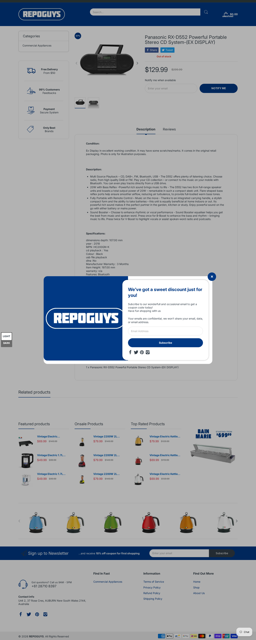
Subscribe (165, 342)
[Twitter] (136, 352)
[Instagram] (147, 352)
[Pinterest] (142, 352)
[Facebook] (130, 352)
